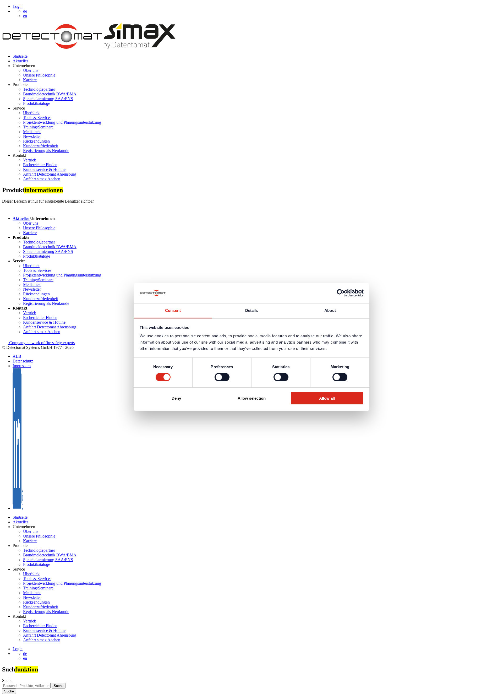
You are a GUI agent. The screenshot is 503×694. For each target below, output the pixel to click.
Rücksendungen (36, 141)
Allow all (327, 398)
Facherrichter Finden (40, 164)
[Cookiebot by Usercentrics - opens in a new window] (341, 293)
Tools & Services (37, 117)
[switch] (222, 377)
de (25, 653)
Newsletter (32, 136)
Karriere (30, 80)
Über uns (30, 70)
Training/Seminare (38, 127)
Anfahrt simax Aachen (41, 179)
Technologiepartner (39, 89)
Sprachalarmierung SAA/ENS (48, 98)
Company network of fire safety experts (41, 342)
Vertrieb (29, 160)
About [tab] (330, 310)
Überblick (31, 113)
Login (18, 6)
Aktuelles (20, 61)
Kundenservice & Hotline (44, 169)
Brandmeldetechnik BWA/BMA (49, 94)
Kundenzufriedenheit (40, 146)
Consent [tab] (173, 310)
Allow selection (252, 398)
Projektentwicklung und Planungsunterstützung (62, 122)
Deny (176, 398)
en (25, 658)
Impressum (22, 366)
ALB (17, 356)
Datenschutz (23, 361)
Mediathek (32, 131)
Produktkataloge (36, 103)
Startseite (20, 56)
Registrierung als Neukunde (46, 150)
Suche (7, 680)
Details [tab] (251, 310)
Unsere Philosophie (39, 75)
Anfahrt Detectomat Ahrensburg (49, 174)
